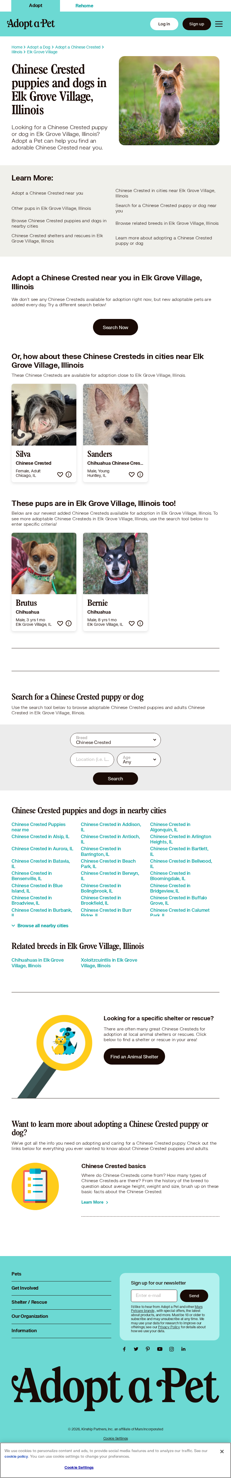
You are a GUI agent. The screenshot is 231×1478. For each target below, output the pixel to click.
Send (194, 1295)
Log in (164, 23)
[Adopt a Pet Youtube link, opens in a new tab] (161, 1349)
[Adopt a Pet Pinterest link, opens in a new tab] (149, 1349)
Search (115, 778)
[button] (60, 474)
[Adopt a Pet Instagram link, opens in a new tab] (173, 1349)
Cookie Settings (115, 1438)
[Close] (222, 1451)
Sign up (196, 23)
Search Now (115, 327)
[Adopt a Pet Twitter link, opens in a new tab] (137, 1349)
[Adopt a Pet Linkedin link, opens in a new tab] (183, 1349)
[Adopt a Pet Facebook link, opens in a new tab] (126, 1349)
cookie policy (16, 1456)
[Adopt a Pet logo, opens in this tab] (115, 1394)
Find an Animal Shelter (134, 1056)
